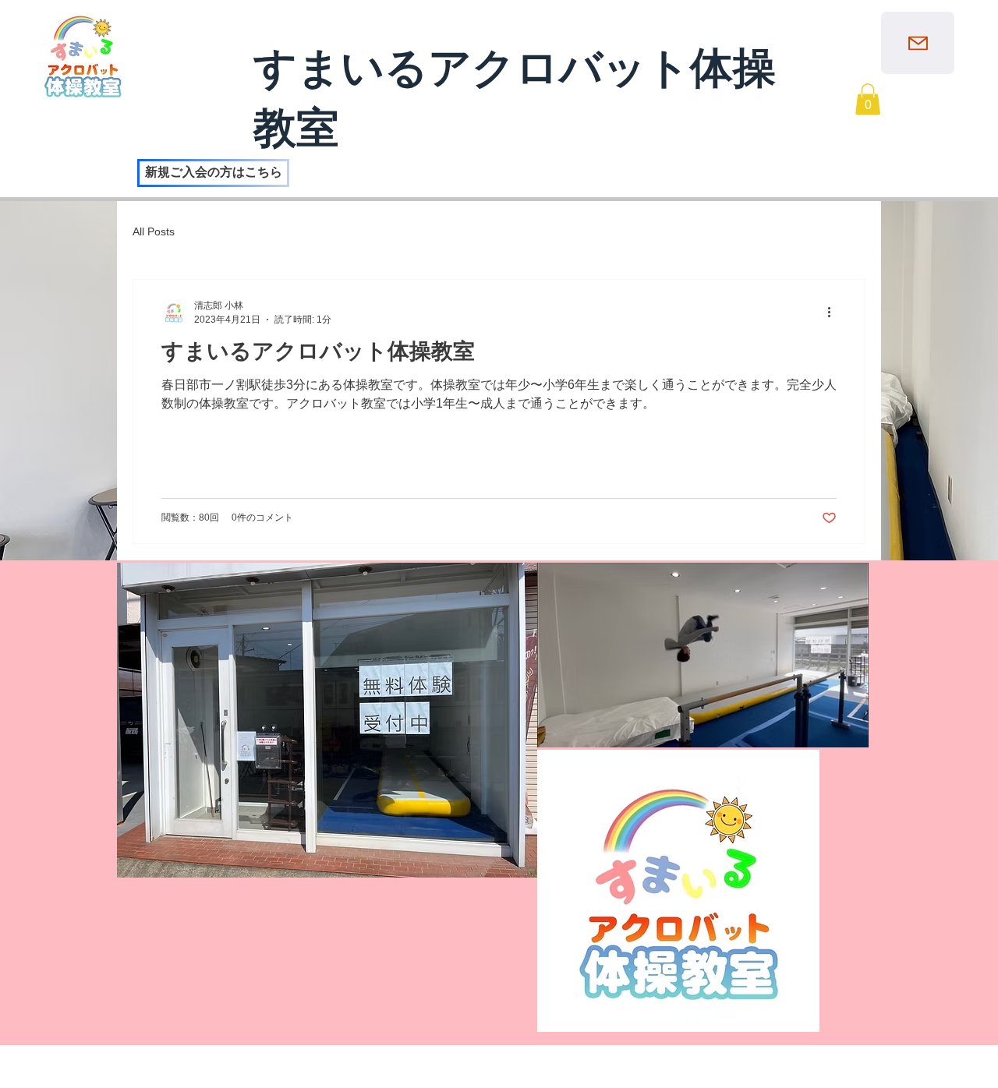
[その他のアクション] (834, 312)
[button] (868, 99)
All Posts (154, 231)
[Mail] (917, 43)
